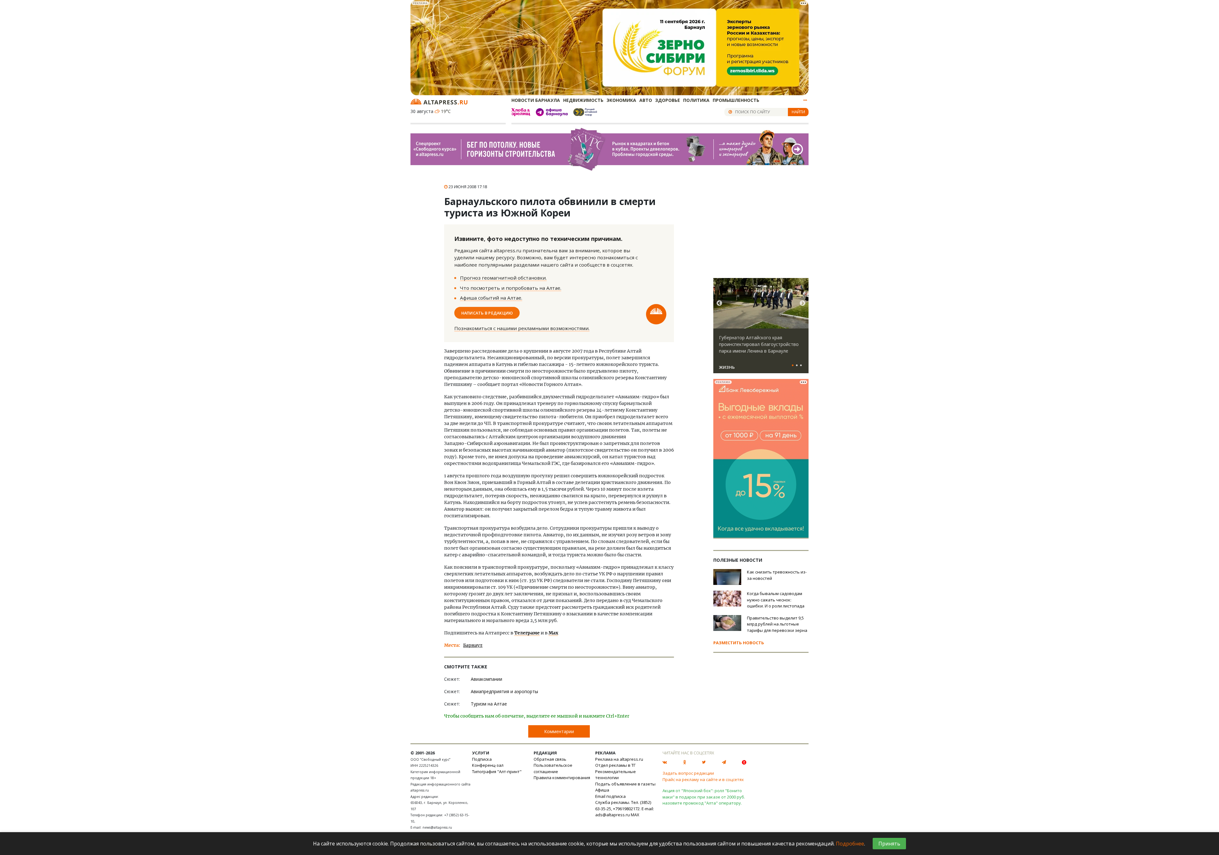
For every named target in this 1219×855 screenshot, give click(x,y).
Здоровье (667, 100)
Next (802, 303)
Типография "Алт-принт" (497, 771)
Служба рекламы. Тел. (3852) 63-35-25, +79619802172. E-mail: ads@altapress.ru (624, 808)
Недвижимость (583, 100)
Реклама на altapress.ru (619, 759)
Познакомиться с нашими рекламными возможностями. (522, 328)
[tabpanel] (761, 328)
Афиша (602, 790)
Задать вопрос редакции (688, 773)
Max (553, 633)
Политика (696, 100)
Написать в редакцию (487, 312)
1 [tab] (792, 365)
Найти (798, 112)
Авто (645, 100)
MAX (635, 815)
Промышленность (736, 100)
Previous (719, 303)
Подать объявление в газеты (625, 784)
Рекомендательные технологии (615, 775)
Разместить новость (738, 643)
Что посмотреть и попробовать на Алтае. (510, 288)
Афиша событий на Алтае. (491, 298)
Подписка (482, 759)
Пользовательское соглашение (553, 768)
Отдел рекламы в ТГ (615, 765)
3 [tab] (801, 365)
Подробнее (850, 843)
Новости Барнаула (535, 100)
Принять (889, 843)
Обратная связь (550, 759)
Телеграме (527, 633)
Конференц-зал (487, 765)
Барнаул (473, 645)
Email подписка (610, 796)
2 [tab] (796, 365)
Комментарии (559, 731)
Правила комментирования (562, 777)
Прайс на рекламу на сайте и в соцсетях (703, 779)
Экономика (621, 100)
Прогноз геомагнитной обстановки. (503, 278)
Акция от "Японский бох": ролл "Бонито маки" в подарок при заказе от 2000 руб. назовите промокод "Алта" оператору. (704, 797)
